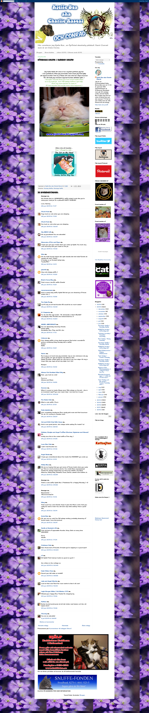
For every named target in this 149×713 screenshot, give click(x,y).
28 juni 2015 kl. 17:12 (48, 332)
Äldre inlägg (86, 625)
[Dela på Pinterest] (80, 186)
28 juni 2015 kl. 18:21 (49, 348)
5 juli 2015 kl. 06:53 (48, 618)
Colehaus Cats (46, 545)
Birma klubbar (49, 52)
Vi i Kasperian (45, 312)
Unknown (44, 338)
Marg (43, 502)
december (101, 309)
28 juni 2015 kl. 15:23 (49, 274)
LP (42, 555)
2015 (99, 307)
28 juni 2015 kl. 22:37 (49, 416)
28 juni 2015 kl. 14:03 (49, 249)
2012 (99, 405)
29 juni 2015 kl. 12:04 (49, 510)
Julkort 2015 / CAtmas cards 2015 (69, 52)
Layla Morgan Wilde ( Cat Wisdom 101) (54, 591)
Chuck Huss (45, 211)
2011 (99, 407)
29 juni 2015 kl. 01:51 (49, 459)
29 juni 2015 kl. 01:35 (49, 438)
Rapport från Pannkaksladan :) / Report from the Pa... (104, 370)
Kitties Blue (45, 464)
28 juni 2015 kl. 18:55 (49, 382)
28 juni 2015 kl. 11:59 (49, 216)
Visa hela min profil (101, 105)
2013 (99, 402)
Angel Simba (45, 454)
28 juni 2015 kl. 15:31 (49, 284)
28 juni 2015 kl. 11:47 (48, 206)
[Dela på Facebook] (79, 186)
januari (100, 397)
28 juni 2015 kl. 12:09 (49, 237)
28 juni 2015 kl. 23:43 (49, 427)
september (102, 316)
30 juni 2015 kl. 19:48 (49, 608)
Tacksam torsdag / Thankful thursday (104, 335)
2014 (99, 400)
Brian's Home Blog (47, 280)
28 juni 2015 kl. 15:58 (49, 296)
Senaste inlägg (43, 625)
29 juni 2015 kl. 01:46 (49, 449)
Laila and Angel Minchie (49, 581)
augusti (101, 318)
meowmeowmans (47, 290)
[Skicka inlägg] (71, 186)
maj (99, 387)
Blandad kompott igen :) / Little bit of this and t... (104, 376)
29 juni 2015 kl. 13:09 (49, 522)
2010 (99, 409)
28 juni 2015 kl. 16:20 (49, 319)
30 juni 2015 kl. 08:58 (49, 575)
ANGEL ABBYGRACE (48, 324)
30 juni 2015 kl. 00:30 (50, 550)
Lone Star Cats (46, 444)
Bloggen (39, 52)
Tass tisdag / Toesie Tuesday (104, 356)
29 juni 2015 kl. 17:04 (49, 539)
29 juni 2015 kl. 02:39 (49, 474)
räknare (97, 113)
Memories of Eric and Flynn (50, 242)
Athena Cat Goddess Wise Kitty (52, 372)
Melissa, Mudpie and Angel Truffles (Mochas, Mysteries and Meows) (64, 432)
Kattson (44, 601)
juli (99, 321)
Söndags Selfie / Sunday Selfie (104, 326)
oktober (101, 314)
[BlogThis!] (76, 186)
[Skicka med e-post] (74, 186)
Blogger (82, 695)
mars (100, 392)
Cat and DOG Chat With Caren (51, 422)
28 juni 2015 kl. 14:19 (49, 264)
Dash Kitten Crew (47, 571)
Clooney (44, 613)
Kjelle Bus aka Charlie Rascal (104, 78)
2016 (99, 304)
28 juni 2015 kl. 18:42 (49, 367)
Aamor (43, 353)
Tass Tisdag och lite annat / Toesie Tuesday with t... (104, 382)
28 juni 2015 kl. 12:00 (49, 226)
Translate (101, 63)
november (102, 311)
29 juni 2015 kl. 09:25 (49, 485)
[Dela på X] (77, 186)
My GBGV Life (46, 232)
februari (101, 394)
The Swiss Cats (46, 400)
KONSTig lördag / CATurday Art (104, 330)
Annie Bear (44, 516)
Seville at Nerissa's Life (49, 528)
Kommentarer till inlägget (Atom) (60, 628)
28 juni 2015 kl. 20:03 (49, 394)
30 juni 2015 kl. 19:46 (49, 596)
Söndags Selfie (58, 188)
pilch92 (43, 269)
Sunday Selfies (48, 188)
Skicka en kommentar (47, 622)
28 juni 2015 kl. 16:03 (49, 307)
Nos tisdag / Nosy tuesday (104, 339)
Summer (44, 388)
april (100, 390)
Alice (42, 254)
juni (99, 323)
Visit (103, 259)
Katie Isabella (45, 410)
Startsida (65, 625)
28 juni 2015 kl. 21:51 (49, 404)
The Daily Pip (45, 302)
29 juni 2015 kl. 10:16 (49, 497)
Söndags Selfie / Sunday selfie (104, 360)
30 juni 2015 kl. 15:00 (49, 586)
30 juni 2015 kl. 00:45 (49, 565)
